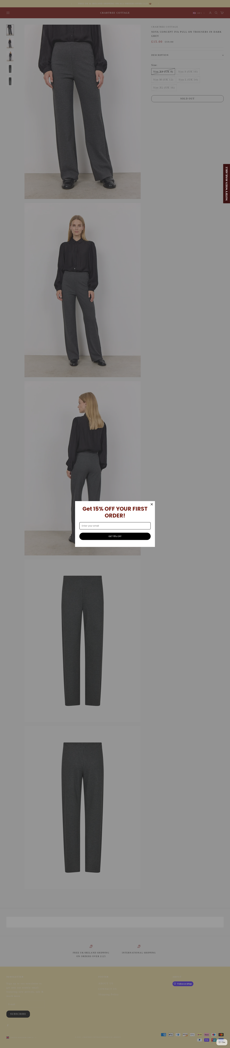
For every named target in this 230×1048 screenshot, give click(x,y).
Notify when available (226, 184)
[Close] (152, 504)
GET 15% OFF (115, 536)
